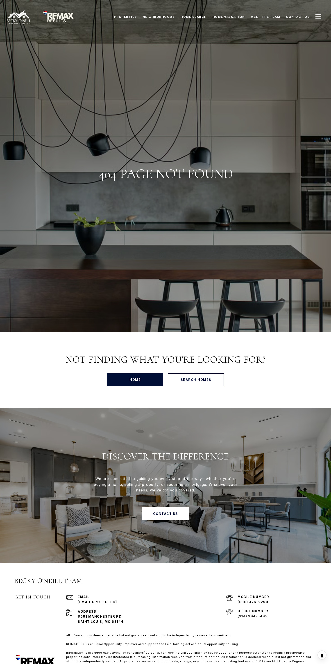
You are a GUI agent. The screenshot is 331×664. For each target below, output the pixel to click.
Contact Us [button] (165, 514)
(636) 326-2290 (253, 602)
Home (135, 380)
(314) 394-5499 (253, 616)
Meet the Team (265, 16)
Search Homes (196, 380)
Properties (125, 16)
